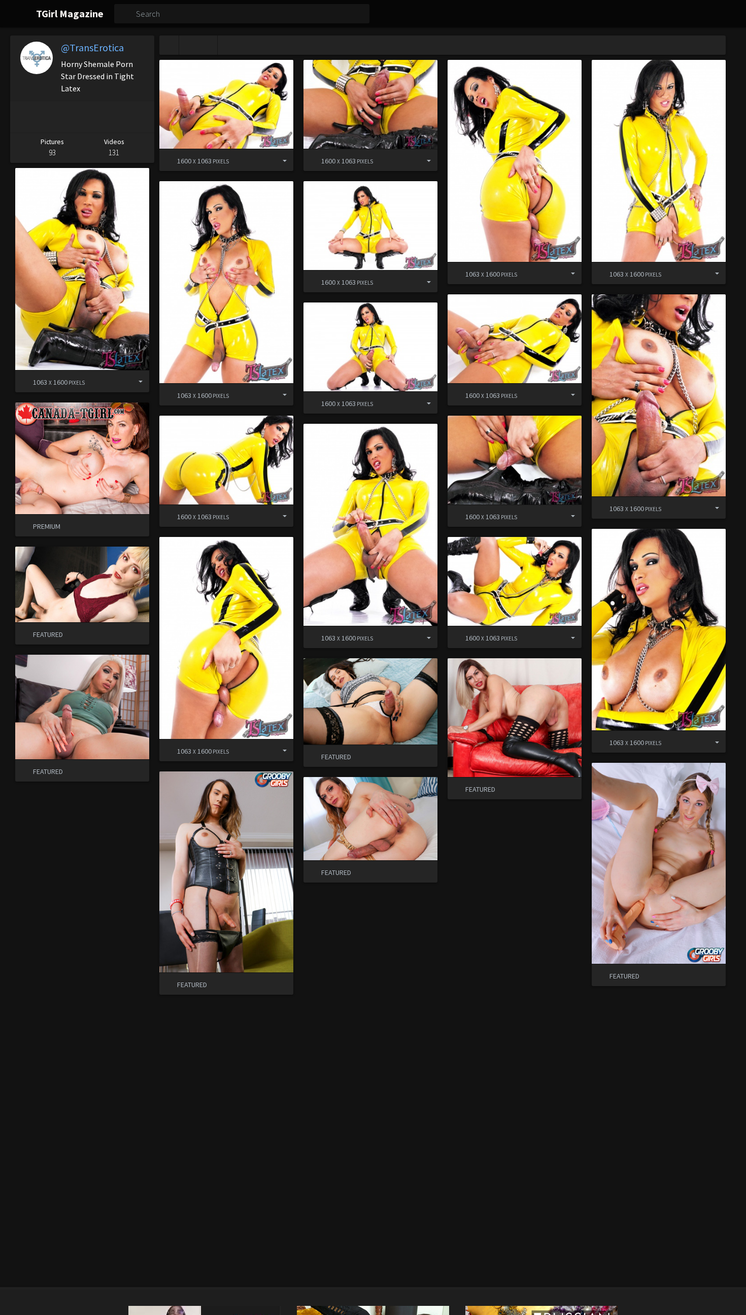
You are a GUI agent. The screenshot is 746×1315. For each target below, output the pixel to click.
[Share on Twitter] (80, 116)
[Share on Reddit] (110, 116)
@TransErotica (92, 47)
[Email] (139, 116)
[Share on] (277, 160)
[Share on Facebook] (50, 116)
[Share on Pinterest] (23, 116)
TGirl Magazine (70, 13)
